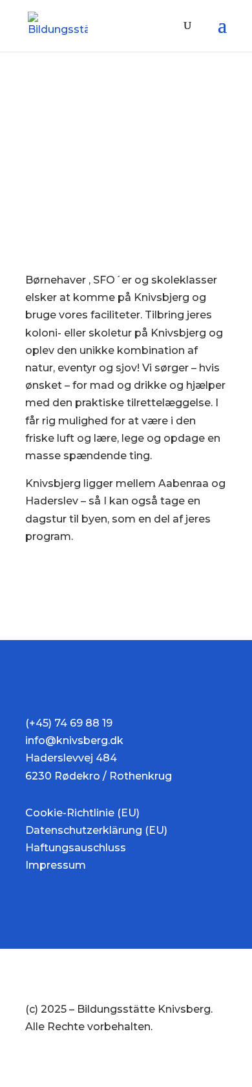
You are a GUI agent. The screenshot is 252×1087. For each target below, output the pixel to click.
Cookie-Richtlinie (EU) (82, 813)
